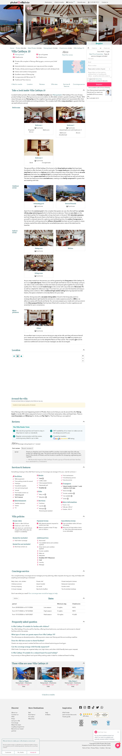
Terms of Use (98, 79)
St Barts (47, 715)
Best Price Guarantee (96, 54)
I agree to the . (95, 79)
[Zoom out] (83, 358)
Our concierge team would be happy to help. (43, 593)
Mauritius (31, 719)
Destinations (48, 2)
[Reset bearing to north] (83, 361)
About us (14, 713)
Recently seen (81, 2)
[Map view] (18, 356)
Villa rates (54, 84)
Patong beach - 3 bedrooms (24, 683)
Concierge (14, 723)
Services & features (66, 85)
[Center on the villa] (21, 356)
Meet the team (16, 725)
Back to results (59, 2)
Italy (46, 713)
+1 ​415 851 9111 (94, 2)
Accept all (33, 752)
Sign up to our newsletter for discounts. (98, 81)
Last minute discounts (69, 715)
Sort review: (16, 448)
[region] (48, 374)
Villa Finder (66, 713)
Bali (29, 713)
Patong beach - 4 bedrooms (48, 683)
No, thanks (21, 752)
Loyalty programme (17, 727)
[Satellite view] (14, 356)
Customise (8, 752)
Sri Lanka (31, 717)
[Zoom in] (83, 356)
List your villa (15, 721)
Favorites (71, 2)
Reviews (42, 84)
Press (13, 719)
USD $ (15, 598)
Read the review (67, 55)
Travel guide (66, 717)
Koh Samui (31, 715)
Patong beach (19, 55)
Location (30, 84)
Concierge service (79, 84)
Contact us (105, 2)
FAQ (12, 717)
